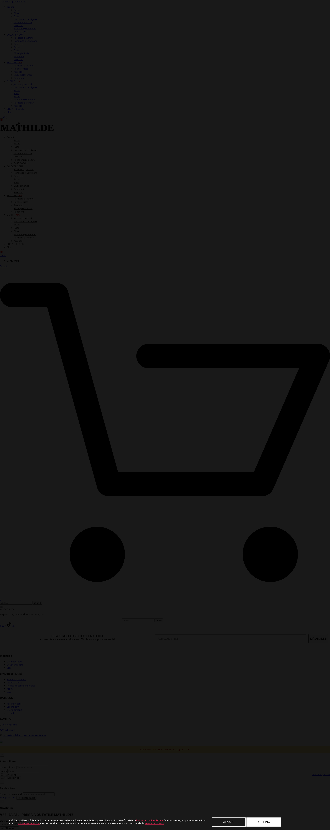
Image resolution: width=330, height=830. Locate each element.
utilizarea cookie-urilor (29, 823)
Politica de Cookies (154, 823)
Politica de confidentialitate (149, 820)
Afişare (228, 822)
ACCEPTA (264, 822)
